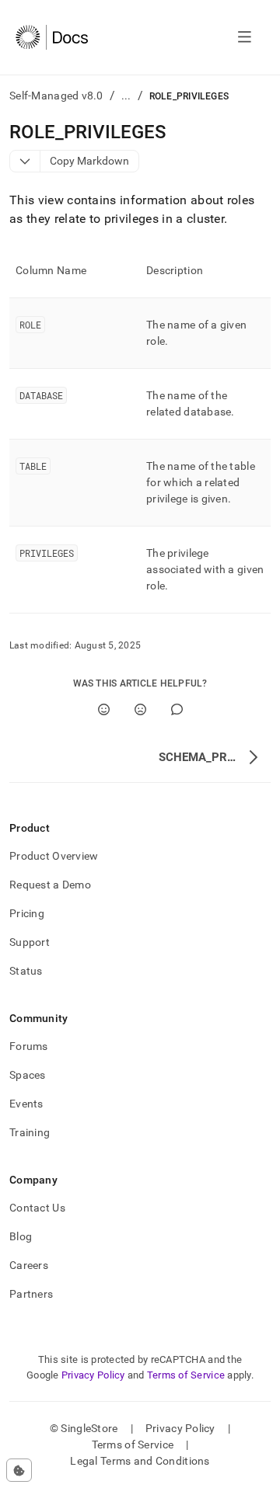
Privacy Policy (93, 1375)
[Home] (52, 37)
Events (26, 1103)
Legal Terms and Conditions (139, 1461)
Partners (31, 1294)
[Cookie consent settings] (19, 1470)
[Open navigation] (244, 37)
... (126, 95)
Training (29, 1132)
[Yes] (104, 709)
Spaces (27, 1075)
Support (29, 942)
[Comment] (177, 709)
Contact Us (37, 1207)
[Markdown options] (25, 161)
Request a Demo (50, 884)
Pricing (26, 913)
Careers (28, 1265)
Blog (20, 1236)
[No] (140, 709)
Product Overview (53, 856)
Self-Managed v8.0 (56, 95)
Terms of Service (186, 1375)
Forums (28, 1046)
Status (26, 971)
